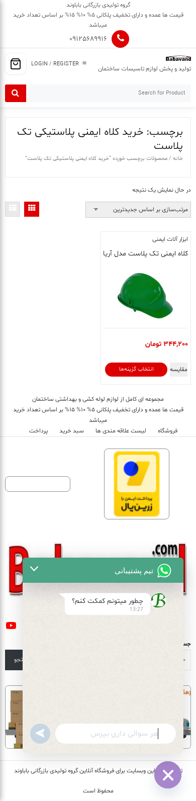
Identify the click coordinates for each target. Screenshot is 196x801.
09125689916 (88, 39)
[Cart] (16, 64)
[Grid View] (31, 209)
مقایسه (178, 370)
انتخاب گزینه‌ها (136, 369)
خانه (178, 158)
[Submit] (15, 93)
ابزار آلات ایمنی (170, 239)
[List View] (12, 209)
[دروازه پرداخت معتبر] (137, 484)
